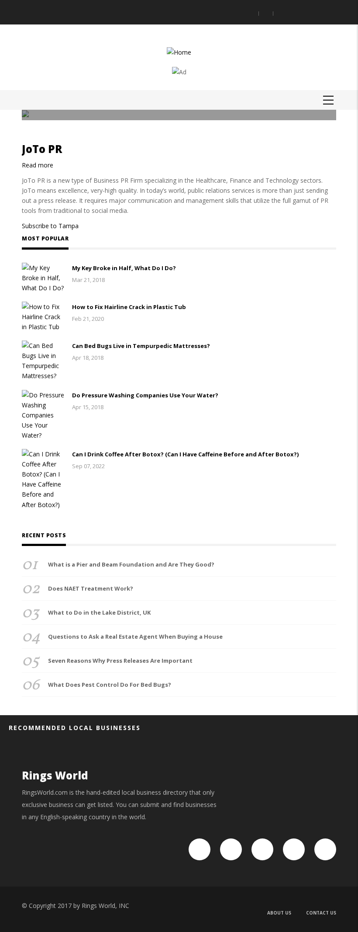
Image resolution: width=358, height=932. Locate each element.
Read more (37, 165)
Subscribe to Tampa (50, 226)
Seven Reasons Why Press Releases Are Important (120, 660)
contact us (321, 913)
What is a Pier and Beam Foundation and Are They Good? (131, 564)
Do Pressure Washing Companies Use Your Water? (145, 395)
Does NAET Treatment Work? (90, 588)
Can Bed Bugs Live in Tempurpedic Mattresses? (141, 346)
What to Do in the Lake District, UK (99, 612)
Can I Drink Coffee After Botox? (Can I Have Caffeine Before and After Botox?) (185, 454)
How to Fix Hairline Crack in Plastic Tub (129, 307)
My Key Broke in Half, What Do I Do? (124, 268)
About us (279, 913)
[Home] (179, 51)
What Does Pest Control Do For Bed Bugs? (109, 685)
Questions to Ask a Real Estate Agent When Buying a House (135, 636)
